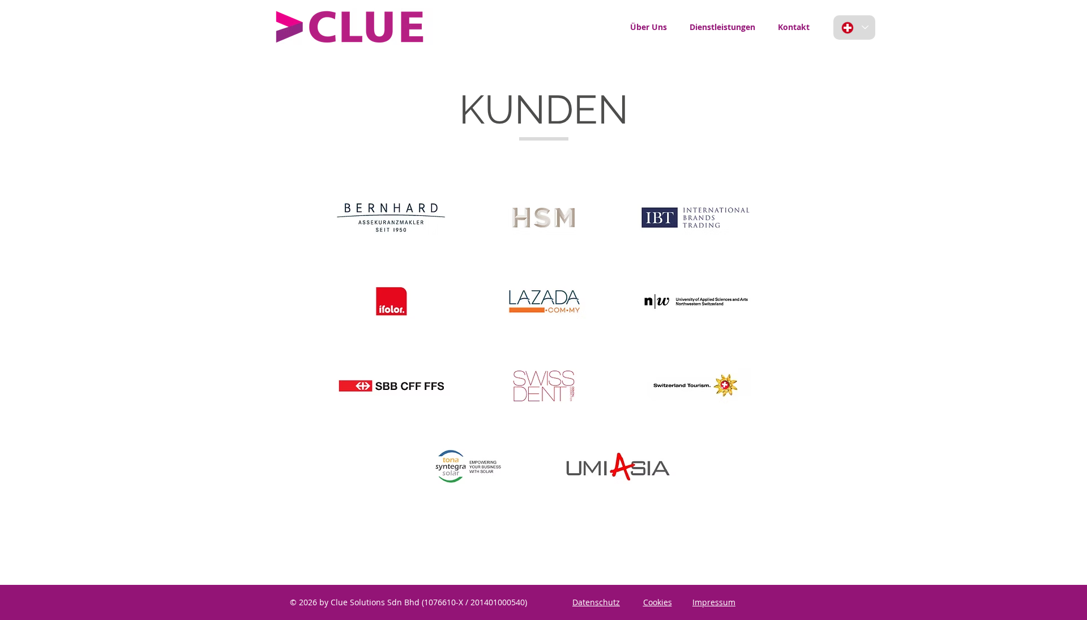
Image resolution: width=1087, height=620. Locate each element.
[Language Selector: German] (854, 27)
